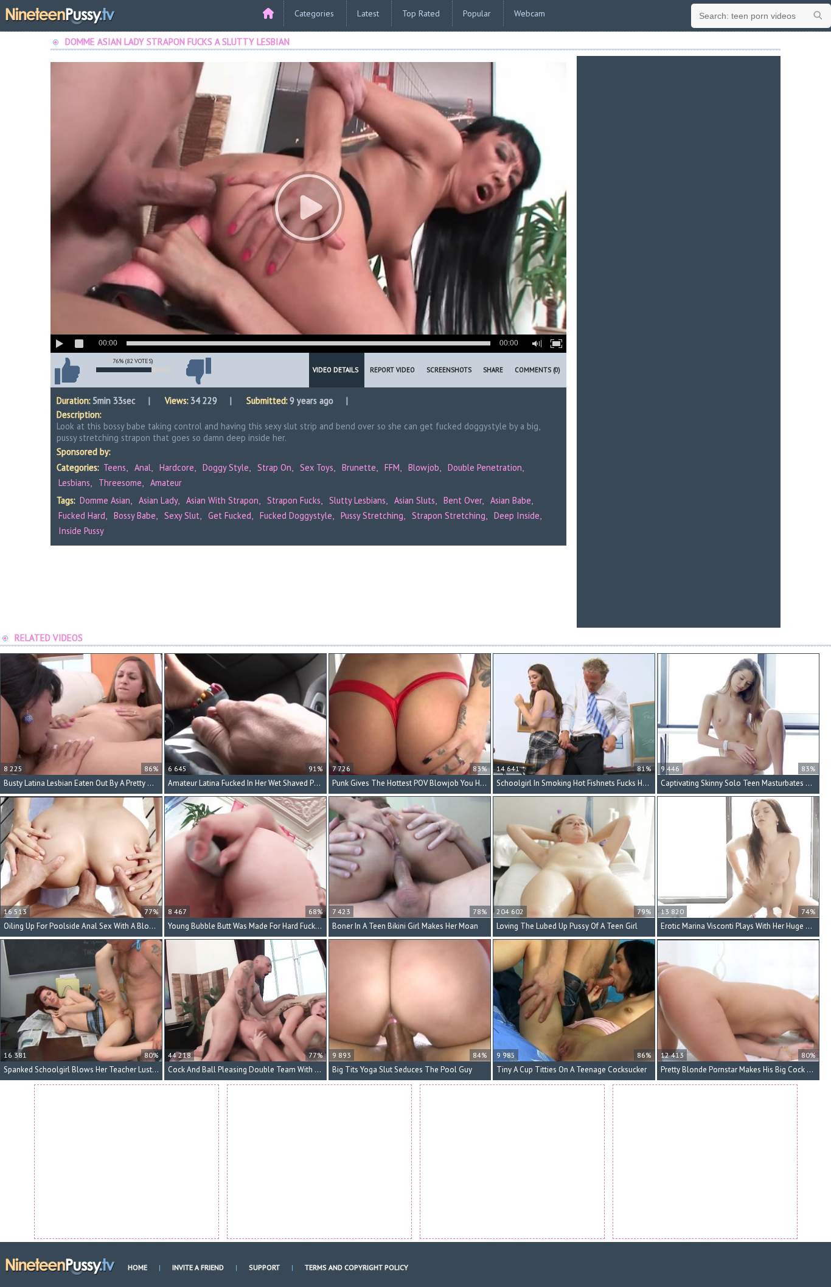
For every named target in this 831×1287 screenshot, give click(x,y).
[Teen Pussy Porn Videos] (61, 14)
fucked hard (81, 515)
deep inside (517, 515)
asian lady (158, 500)
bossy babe (135, 515)
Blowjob (423, 467)
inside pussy (81, 530)
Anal (142, 467)
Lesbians (74, 482)
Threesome (120, 482)
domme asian (105, 500)
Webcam (529, 13)
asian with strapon (222, 500)
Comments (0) (537, 370)
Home (137, 1267)
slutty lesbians (357, 500)
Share (493, 370)
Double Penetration (485, 467)
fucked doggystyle (296, 515)
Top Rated (421, 13)
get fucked (229, 515)
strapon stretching (448, 515)
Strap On (274, 467)
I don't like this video (198, 371)
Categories (314, 13)
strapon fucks (294, 500)
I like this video (66, 371)
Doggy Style (226, 467)
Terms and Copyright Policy (356, 1267)
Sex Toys (316, 467)
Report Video (392, 370)
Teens (114, 467)
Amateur (166, 482)
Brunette (359, 467)
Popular (477, 13)
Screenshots (448, 370)
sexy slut (182, 515)
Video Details (335, 370)
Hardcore (176, 467)
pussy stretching (372, 515)
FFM (392, 467)
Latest (368, 13)
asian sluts (414, 500)
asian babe (510, 500)
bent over (462, 500)
